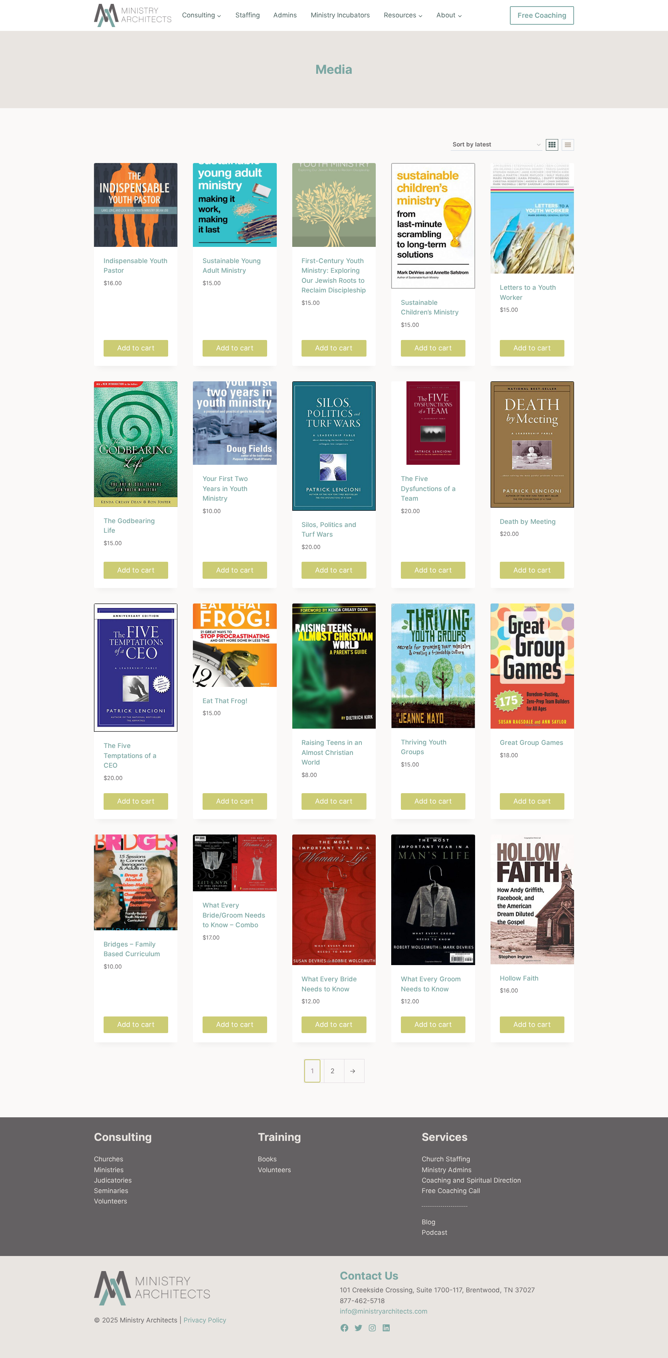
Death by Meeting (528, 521)
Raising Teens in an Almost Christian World (332, 752)
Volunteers (110, 1201)
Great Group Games (531, 742)
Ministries (109, 1170)
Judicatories (113, 1180)
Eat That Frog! (225, 701)
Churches (108, 1159)
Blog (428, 1222)
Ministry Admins (447, 1170)
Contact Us (369, 1275)
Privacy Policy (205, 1320)
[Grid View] (552, 145)
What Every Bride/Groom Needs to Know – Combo (234, 915)
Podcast (434, 1232)
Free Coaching (542, 15)
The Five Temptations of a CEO (130, 755)
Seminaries (111, 1191)
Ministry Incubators (340, 15)
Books (267, 1159)
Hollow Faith (519, 978)
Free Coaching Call (451, 1191)
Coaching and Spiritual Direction (471, 1180)
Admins (285, 15)
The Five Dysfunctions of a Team (428, 488)
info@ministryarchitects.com (384, 1311)
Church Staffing (446, 1159)
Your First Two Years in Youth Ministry (225, 488)
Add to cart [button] (136, 348)
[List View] (568, 145)
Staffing (247, 15)
